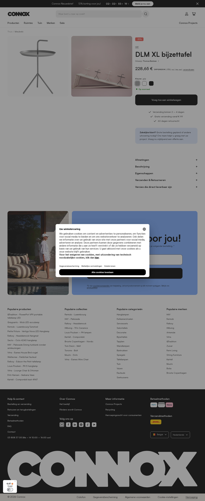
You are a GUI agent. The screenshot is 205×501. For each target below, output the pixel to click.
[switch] (10, 489)
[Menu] (15, 482)
